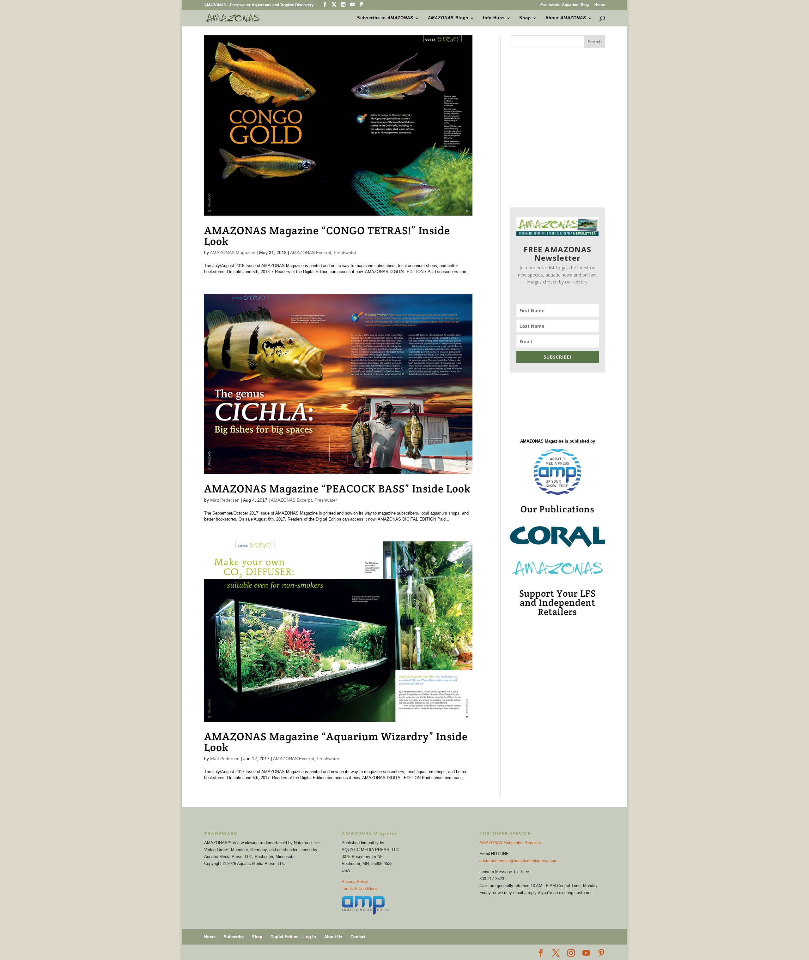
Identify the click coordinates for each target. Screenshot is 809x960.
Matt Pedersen (225, 500)
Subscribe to (385, 18)
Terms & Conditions (360, 888)
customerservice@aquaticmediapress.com (518, 860)
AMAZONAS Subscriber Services (510, 842)
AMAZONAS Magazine (232, 252)
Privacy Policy (355, 881)
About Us (333, 936)
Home (599, 5)
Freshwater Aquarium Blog (564, 5)
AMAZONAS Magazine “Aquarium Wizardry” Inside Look (336, 742)
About (565, 18)
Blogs (448, 18)
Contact (357, 936)
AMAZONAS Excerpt (310, 252)
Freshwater (345, 252)
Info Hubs (494, 18)
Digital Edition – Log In (293, 936)
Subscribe (234, 936)
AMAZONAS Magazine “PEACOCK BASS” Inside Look (337, 489)
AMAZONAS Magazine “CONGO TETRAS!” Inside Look (327, 236)
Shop (525, 18)
